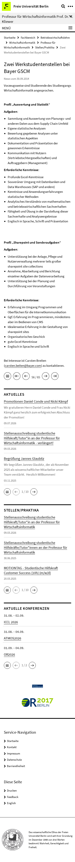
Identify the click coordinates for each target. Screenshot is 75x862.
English (11, 803)
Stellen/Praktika (44, 47)
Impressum (13, 753)
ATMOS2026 (12, 638)
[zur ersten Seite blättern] (16, 377)
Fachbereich (28, 37)
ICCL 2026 (11, 622)
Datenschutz (14, 759)
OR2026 (9, 654)
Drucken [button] (12, 790)
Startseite (9, 37)
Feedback (12, 797)
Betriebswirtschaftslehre (55, 37)
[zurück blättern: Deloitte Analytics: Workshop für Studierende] (26, 377)
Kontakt (12, 747)
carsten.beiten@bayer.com (23, 365)
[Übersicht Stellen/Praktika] (7, 377)
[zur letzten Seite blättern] (54, 377)
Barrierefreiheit (16, 766)
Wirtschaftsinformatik (22, 42)
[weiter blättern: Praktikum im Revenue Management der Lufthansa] (45, 377)
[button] (7, 492)
